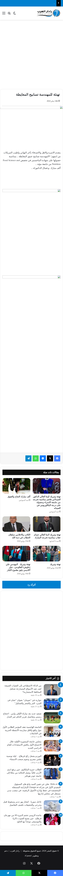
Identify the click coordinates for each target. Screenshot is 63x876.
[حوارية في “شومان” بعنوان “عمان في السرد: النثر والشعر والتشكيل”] (52, 704)
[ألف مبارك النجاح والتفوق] (16, 486)
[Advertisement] (31, 54)
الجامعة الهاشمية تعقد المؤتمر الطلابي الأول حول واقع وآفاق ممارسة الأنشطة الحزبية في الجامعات (22, 730)
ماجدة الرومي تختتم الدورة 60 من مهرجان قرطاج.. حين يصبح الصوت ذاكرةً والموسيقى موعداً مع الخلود (22, 818)
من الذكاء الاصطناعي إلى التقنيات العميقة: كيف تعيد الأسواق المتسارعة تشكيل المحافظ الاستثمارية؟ (22, 689)
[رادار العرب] (48, 13)
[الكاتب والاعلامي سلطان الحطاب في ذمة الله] (16, 524)
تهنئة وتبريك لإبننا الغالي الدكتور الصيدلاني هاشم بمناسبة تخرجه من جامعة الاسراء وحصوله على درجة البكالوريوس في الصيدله (47, 502)
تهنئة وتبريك (55, 564)
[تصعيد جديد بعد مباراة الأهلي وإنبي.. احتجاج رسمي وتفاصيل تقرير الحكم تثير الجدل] (52, 717)
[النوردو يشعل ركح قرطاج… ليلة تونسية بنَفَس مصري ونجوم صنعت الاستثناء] (52, 760)
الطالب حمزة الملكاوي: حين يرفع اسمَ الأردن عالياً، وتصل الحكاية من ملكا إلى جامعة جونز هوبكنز (24, 772)
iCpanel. (27, 856)
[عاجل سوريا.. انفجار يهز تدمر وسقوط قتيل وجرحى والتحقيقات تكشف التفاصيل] (52, 806)
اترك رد (32, 584)
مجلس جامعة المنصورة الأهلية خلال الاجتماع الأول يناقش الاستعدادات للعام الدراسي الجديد (24, 744)
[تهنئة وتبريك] (47, 553)
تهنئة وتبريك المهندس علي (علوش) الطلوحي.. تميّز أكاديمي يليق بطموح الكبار (18, 567)
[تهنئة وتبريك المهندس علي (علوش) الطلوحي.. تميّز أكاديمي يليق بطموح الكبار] (16, 553)
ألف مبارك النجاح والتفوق (19, 496)
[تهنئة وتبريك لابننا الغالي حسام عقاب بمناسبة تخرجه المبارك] (47, 524)
